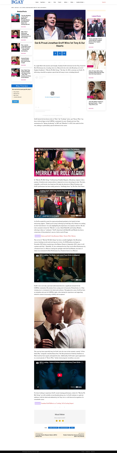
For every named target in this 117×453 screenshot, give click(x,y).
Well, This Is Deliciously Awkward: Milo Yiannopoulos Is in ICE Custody (26, 34)
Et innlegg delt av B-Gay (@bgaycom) (52, 115)
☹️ (63, 421)
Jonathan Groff (64, 427)
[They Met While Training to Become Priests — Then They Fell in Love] (96, 90)
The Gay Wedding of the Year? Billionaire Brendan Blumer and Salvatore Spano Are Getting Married (26, 20)
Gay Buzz (17, 7)
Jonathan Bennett (17, 97)
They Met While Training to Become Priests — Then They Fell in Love (96, 103)
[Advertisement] (60, 137)
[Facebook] (55, 53)
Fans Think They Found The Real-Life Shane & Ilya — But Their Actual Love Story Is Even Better (26, 73)
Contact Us (88, 451)
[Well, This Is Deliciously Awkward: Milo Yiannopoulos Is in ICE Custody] (15, 34)
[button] (104, 2)
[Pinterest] (64, 53)
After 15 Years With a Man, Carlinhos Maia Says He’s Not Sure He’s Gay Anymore (96, 72)
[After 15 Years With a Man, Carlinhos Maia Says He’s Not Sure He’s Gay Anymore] (96, 60)
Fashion (14, 49)
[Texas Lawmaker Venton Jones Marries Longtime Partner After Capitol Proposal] (96, 27)
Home (12, 7)
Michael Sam (16, 93)
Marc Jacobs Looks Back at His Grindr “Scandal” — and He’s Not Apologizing (26, 47)
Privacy (83, 451)
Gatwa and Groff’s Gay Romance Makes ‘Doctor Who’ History (58, 236)
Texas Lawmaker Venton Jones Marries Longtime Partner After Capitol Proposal (95, 41)
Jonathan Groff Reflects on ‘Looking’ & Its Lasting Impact (57, 403)
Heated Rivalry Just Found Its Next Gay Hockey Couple (25, 60)
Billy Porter (16, 95)
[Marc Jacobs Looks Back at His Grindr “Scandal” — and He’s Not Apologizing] (15, 47)
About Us (93, 451)
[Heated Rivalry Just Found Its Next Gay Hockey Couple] (15, 60)
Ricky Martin (16, 91)
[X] (60, 53)
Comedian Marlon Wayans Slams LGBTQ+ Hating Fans (46, 435)
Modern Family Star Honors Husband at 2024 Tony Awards (73, 435)
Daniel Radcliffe (53, 427)
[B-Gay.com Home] (21, 2)
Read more (23, 26)
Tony (72, 427)
